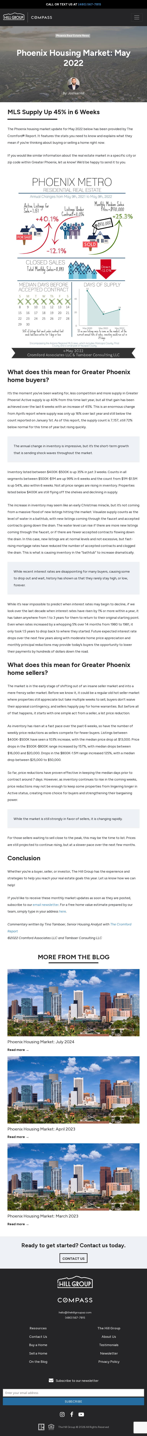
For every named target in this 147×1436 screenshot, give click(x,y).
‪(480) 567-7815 (89, 4)
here (62, 911)
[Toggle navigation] (136, 17)
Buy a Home (38, 1345)
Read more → (18, 1050)
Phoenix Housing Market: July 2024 (40, 1041)
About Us (109, 1337)
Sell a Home (38, 1353)
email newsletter (46, 905)
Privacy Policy (108, 1362)
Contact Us (38, 1337)
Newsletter (109, 1353)
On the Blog (38, 1362)
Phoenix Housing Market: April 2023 (41, 1129)
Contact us (73, 1259)
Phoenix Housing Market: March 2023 (42, 1216)
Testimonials (108, 1345)
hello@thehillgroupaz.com (75, 1312)
